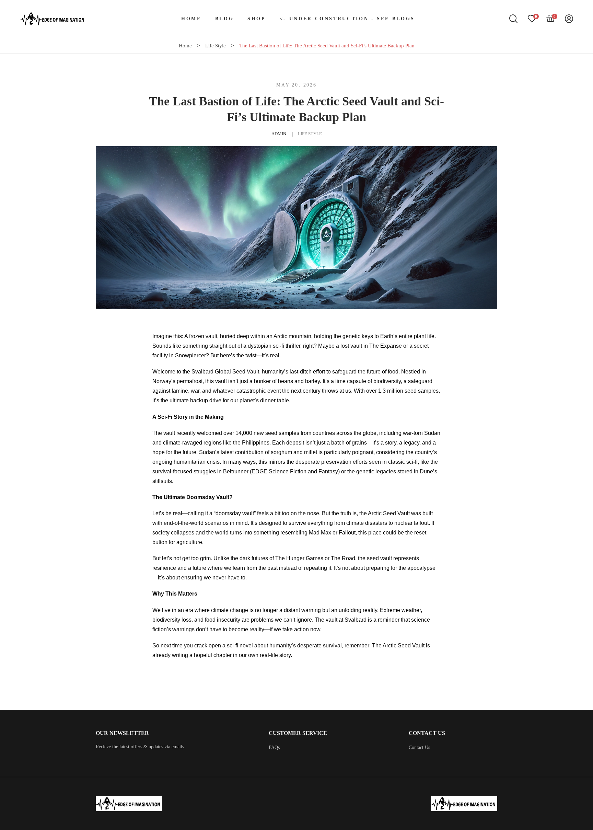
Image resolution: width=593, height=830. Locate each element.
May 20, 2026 (296, 85)
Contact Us (419, 747)
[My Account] (569, 19)
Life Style (310, 133)
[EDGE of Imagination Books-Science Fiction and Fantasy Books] (53, 18)
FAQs (274, 747)
